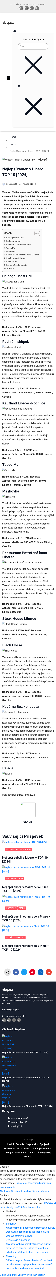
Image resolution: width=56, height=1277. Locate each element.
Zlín (21, 879)
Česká (10, 1144)
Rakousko (20, 1152)
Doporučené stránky (15, 1016)
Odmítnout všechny (21, 1191)
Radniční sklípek (14, 241)
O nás (16, 4)
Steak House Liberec (16, 258)
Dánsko (32, 1152)
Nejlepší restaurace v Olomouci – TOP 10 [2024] (27, 1106)
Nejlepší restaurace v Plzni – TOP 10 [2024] (25, 1052)
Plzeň (9, 937)
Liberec (13, 144)
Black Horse (11, 261)
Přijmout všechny (40, 1191)
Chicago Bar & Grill (15, 237)
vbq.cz (8, 22)
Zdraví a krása (23, 849)
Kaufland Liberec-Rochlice (18, 244)
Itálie (36, 1148)
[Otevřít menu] (8, 78)
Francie (20, 1144)
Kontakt (41, 4)
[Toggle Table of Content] (35, 233)
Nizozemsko (24, 1148)
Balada (10, 268)
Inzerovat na (28, 4)
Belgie (9, 1152)
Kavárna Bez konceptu (16, 265)
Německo (45, 1148)
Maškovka (10, 251)
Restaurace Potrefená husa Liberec (22, 254)
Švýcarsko (32, 1144)
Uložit (3, 1274)
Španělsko (44, 1152)
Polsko (28, 1156)
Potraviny (11, 879)
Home (13, 137)
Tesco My (10, 248)
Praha (22, 908)
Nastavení (5, 1191)
